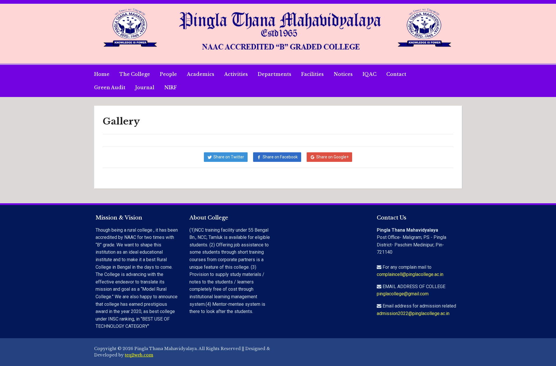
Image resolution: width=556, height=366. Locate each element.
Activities (236, 74)
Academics (200, 74)
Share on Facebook (280, 157)
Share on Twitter (228, 157)
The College (134, 74)
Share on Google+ (332, 157)
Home (101, 74)
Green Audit (109, 87)
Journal (144, 87)
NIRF (170, 87)
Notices (343, 74)
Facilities (312, 74)
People (168, 74)
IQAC (369, 74)
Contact (396, 74)
